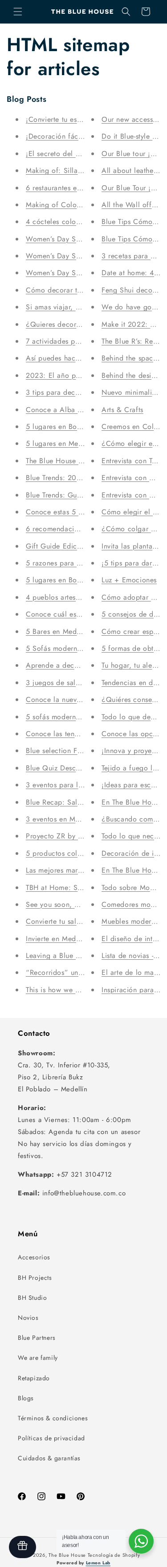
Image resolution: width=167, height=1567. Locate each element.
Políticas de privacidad (51, 1438)
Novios (28, 1317)
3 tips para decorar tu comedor (77, 392)
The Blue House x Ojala (64, 461)
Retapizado (34, 1378)
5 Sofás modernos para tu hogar (78, 648)
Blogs (26, 1398)
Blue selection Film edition (69, 750)
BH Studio (32, 1297)
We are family (38, 1357)
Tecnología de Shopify (114, 1555)
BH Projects (35, 1277)
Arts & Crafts (122, 410)
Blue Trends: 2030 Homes (68, 478)
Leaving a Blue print (58, 955)
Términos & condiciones (53, 1418)
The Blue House (67, 1555)
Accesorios (34, 1257)
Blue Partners (37, 1337)
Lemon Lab (98, 1562)
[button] (18, 11)
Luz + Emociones (129, 580)
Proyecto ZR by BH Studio (68, 836)
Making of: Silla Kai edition (70, 170)
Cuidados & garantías (49, 1458)
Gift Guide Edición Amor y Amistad (84, 546)
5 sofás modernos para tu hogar (78, 717)
